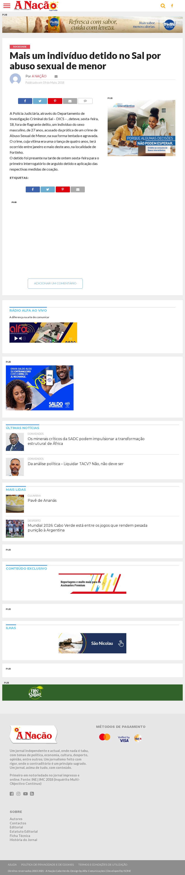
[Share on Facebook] (25, 100)
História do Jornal (23, 851)
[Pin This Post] (55, 100)
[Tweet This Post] (40, 100)
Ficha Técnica (20, 847)
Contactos (18, 834)
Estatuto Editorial (24, 843)
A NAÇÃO (39, 76)
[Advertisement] (55, 238)
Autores (16, 830)
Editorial (16, 838)
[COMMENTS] (85, 100)
